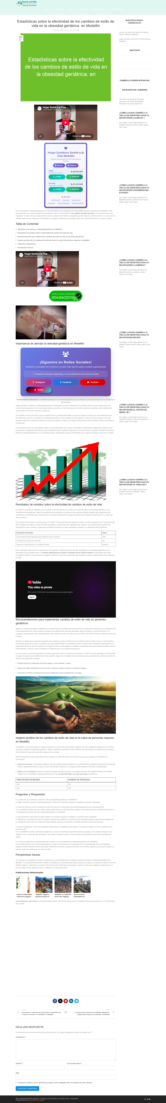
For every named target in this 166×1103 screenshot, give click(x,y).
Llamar (58, 177)
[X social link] (60, 1001)
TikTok (40, 390)
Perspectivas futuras (25, 247)
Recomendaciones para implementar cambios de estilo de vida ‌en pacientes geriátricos (51, 237)
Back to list (66, 1012)
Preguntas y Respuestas (27, 244)
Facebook (67, 382)
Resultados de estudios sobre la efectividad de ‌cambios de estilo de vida (45, 233)
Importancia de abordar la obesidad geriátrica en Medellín (40, 229)
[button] (18, 296)
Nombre (19, 1063)
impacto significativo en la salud (54, 553)
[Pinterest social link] (65, 1001)
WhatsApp (75, 177)
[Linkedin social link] (71, 1001)
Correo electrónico (74, 1063)
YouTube (94, 382)
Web (17, 1073)
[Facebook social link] (55, 1001)
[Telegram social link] (76, 1001)
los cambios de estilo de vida (82, 213)
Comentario (21, 1037)
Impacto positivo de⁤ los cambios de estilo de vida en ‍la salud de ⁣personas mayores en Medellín (54, 240)
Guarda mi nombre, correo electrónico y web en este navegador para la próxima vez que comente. (55, 1083)
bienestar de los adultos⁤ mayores (81, 553)
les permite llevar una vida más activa (73, 774)
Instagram (40, 382)
